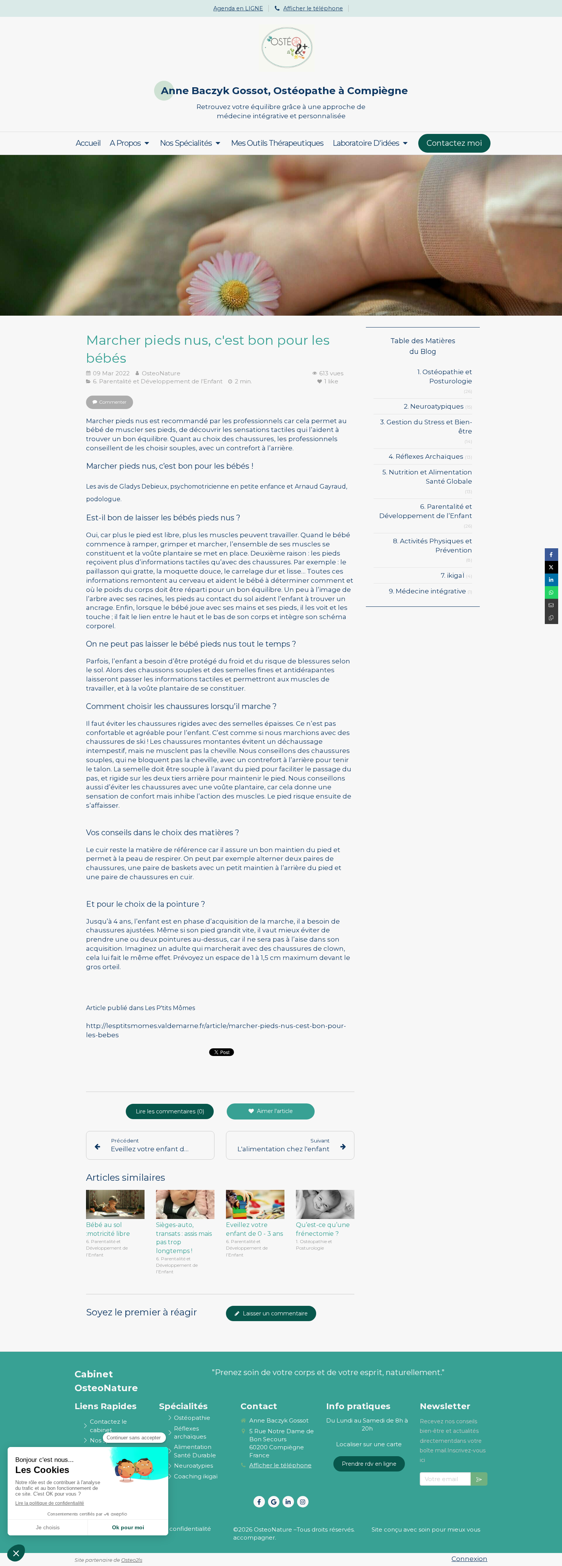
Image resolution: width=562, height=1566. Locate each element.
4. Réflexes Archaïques (426, 456)
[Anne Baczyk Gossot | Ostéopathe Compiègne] (287, 48)
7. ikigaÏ (453, 575)
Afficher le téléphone (313, 8)
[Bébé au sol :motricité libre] (115, 1204)
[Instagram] (303, 1501)
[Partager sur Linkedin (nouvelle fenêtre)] (551, 580)
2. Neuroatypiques (434, 406)
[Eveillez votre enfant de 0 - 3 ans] (255, 1204)
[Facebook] (259, 1501)
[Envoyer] (479, 1479)
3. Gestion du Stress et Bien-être (426, 426)
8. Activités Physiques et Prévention (432, 545)
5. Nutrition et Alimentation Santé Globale (427, 476)
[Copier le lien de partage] (551, 617)
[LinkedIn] (288, 1501)
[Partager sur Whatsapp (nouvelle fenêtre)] (551, 592)
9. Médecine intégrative (427, 591)
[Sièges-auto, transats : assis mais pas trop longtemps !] (185, 1204)
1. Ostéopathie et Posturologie (444, 376)
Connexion (469, 1559)
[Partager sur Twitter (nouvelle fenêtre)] (551, 567)
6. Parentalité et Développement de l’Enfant (425, 511)
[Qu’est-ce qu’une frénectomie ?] (325, 1204)
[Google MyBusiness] (273, 1501)
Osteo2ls (131, 1560)
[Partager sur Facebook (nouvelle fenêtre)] (551, 554)
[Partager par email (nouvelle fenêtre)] (551, 605)
